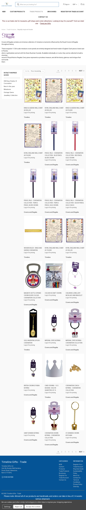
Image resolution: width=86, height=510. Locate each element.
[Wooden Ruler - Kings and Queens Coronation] (33, 230)
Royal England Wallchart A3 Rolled (54, 109)
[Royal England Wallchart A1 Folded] (54, 230)
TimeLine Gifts (45, 24)
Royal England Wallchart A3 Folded (33, 154)
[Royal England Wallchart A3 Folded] (33, 135)
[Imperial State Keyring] (54, 323)
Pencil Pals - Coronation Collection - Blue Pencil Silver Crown (53, 155)
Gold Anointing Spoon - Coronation (32, 341)
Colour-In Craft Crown (53, 293)
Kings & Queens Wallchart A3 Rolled (33, 109)
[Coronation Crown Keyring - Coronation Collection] (54, 415)
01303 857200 (8, 477)
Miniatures (7, 89)
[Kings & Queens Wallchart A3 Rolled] (33, 90)
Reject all (18, 506)
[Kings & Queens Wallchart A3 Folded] (75, 90)
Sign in (67, 4)
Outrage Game (9, 92)
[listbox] (38, 71)
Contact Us (43, 17)
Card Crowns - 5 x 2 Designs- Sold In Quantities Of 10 (51, 388)
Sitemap (76, 486)
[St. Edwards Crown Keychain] (75, 415)
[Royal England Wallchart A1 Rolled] (75, 230)
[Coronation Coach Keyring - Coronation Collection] (75, 368)
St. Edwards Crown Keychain (72, 434)
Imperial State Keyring (52, 340)
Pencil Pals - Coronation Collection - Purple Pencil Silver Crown (33, 202)
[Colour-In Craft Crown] (54, 275)
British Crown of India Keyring (32, 387)
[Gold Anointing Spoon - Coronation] (33, 323)
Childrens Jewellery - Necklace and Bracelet (74, 294)
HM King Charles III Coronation (10, 82)
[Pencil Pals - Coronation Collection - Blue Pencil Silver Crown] (54, 135)
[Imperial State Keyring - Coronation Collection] (75, 323)
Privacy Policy (77, 484)
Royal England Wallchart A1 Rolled (75, 249)
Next (81, 71)
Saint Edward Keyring (31, 433)
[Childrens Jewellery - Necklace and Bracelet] (75, 275)
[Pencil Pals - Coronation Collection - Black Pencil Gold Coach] (75, 183)
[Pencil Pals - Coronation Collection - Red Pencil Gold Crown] (75, 135)
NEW (3, 11)
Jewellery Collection (11, 95)
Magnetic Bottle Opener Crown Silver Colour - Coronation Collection (32, 295)
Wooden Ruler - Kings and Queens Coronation (33, 249)
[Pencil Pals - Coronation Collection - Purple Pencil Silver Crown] (33, 183)
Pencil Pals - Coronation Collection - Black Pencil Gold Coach (75, 202)
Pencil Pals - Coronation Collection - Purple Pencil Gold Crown (53, 202)
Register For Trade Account (72, 11)
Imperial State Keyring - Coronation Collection (74, 341)
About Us (76, 475)
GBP (74, 4)
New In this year (9, 86)
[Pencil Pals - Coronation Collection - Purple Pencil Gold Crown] (54, 183)
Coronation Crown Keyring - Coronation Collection (52, 435)
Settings (7, 506)
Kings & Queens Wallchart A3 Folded (75, 109)
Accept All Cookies (33, 506)
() (83, 4)
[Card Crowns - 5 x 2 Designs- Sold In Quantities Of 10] (54, 368)
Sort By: (27, 71)
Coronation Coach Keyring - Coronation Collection (73, 388)
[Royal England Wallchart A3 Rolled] (54, 90)
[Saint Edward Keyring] (33, 415)
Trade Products (36, 11)
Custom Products (17, 11)
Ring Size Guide (78, 469)
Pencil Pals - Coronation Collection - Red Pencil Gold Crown (74, 155)
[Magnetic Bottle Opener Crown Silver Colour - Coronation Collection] (33, 275)
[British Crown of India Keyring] (33, 368)
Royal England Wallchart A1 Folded (54, 249)
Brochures (52, 11)
